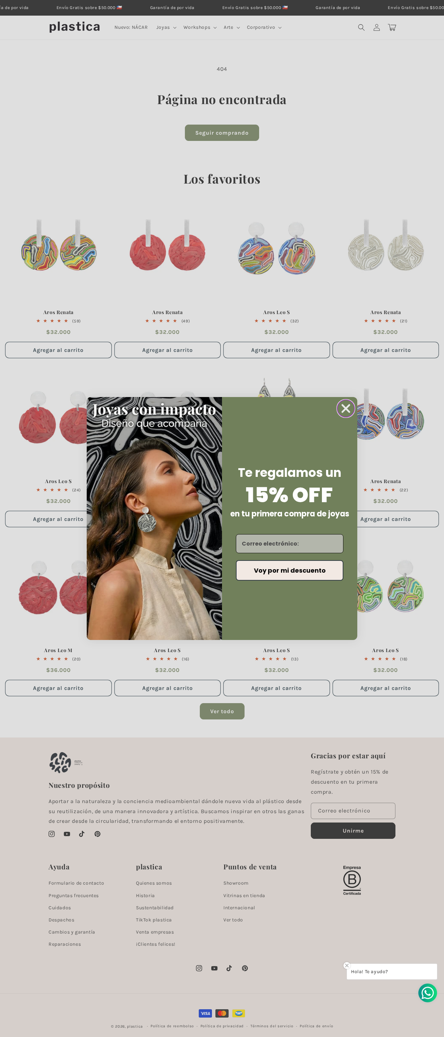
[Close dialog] (346, 408)
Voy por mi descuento (290, 570)
